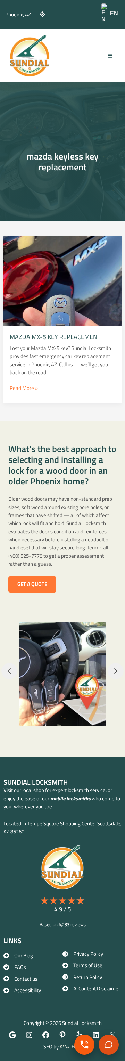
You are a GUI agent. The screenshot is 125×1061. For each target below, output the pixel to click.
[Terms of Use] (82, 965)
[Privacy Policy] (82, 954)
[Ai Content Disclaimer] (91, 989)
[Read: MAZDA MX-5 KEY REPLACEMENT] (62, 280)
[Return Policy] (82, 977)
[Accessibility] (22, 990)
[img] (42, 14)
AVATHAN (71, 1047)
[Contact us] (20, 979)
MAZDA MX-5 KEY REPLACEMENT (55, 337)
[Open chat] (109, 1045)
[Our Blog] (18, 956)
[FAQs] (14, 967)
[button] (32, 584)
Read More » (24, 388)
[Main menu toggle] (110, 55)
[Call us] (84, 1045)
